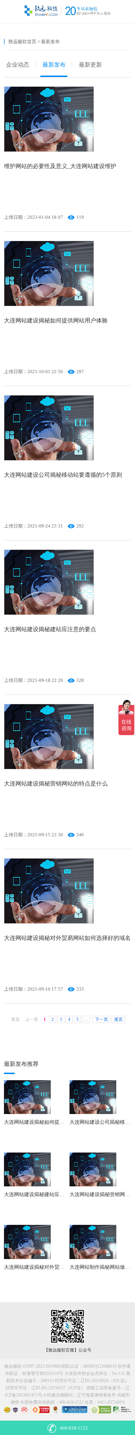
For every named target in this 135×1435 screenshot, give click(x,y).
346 (80, 834)
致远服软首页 (22, 41)
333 (80, 989)
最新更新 (90, 65)
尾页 (118, 1019)
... (86, 1019)
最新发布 (54, 65)
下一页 (101, 1019)
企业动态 (17, 65)
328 (80, 680)
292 (80, 526)
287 (80, 371)
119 (80, 217)
